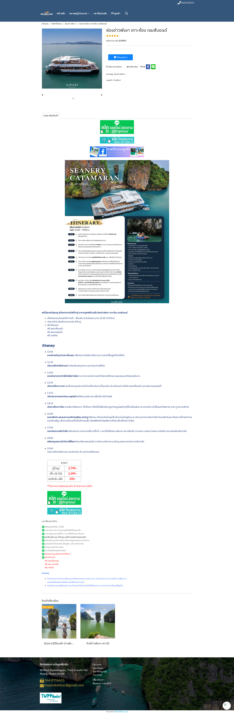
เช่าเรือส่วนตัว (100, 13)
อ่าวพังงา (117, 80)
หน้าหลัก (61, 13)
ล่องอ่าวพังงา (119, 74)
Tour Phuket (98, 668)
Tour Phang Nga (100, 671)
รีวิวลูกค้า (115, 13)
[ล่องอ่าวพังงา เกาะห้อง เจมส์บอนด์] (72, 59)
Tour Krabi (97, 675)
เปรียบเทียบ (133, 66)
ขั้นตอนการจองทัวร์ (102, 683)
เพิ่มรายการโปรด (115, 66)
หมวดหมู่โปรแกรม (78, 13)
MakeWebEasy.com (121, 712)
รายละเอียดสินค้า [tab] (50, 116)
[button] (226, 705)
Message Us (122, 57)
